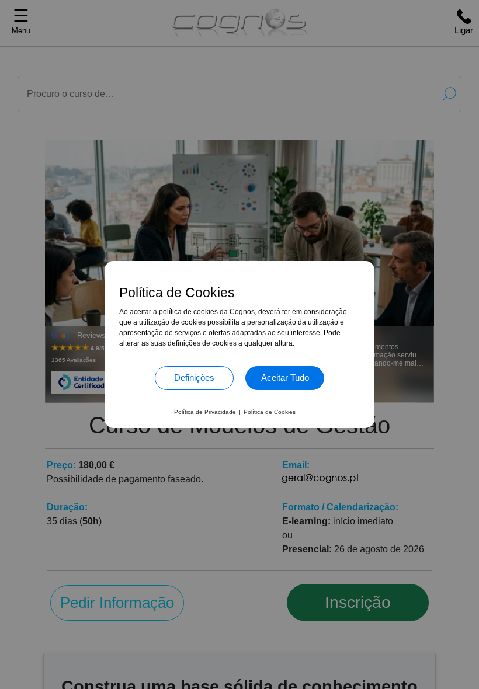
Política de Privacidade (205, 412)
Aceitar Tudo (285, 377)
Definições (194, 377)
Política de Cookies (270, 412)
